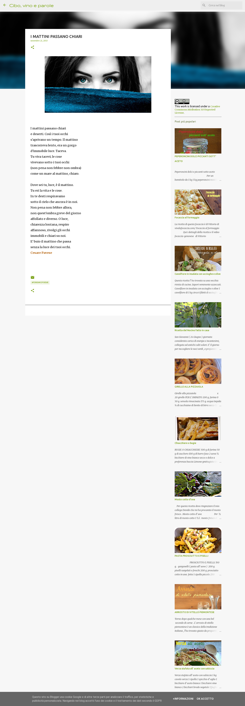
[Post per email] (32, 278)
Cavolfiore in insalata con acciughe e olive (197, 274)
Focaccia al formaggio (187, 217)
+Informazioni (183, 698)
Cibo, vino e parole (31, 5)
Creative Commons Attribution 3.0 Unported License (197, 109)
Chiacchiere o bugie (185, 443)
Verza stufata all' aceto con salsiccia (194, 668)
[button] (32, 47)
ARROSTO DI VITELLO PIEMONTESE (194, 612)
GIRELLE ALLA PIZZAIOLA (189, 386)
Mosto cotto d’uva (185, 499)
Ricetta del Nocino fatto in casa (192, 330)
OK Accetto (205, 698)
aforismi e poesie (40, 282)
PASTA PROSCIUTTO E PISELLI (191, 555)
